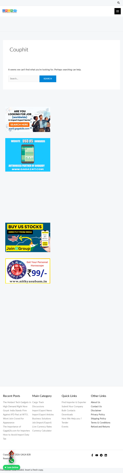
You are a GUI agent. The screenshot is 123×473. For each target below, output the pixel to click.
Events (65, 427)
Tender (65, 423)
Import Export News (42, 410)
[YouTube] (96, 455)
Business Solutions (41, 419)
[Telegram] (101, 455)
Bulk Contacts (68, 410)
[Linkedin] (105, 455)
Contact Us (96, 406)
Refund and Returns (100, 427)
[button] (118, 3)
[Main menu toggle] (117, 11)
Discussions (38, 406)
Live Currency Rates (42, 427)
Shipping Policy (98, 419)
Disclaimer (96, 410)
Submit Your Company (72, 406)
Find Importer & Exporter (74, 402)
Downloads (67, 415)
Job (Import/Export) (41, 423)
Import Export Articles (43, 415)
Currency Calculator (42, 431)
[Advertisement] (61, 23)
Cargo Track (38, 402)
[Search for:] (23, 79)
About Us (95, 402)
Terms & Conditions (100, 423)
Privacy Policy (98, 415)
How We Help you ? (72, 419)
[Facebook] (92, 455)
